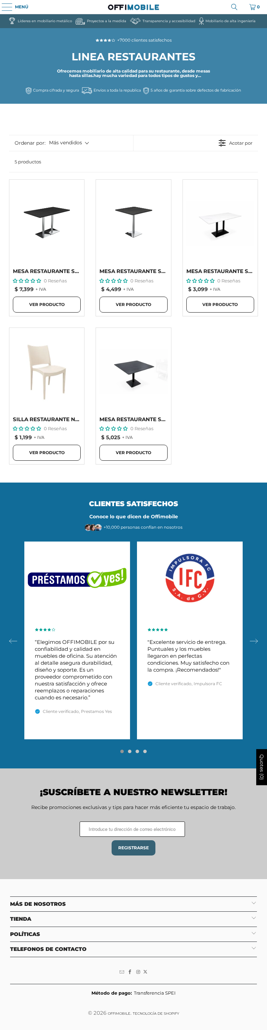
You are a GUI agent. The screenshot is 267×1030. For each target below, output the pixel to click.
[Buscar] (234, 7)
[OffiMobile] (133, 7)
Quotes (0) (262, 767)
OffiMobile (119, 1013)
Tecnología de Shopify (156, 1013)
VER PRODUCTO (47, 304)
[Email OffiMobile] (122, 972)
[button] (27, 280)
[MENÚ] (3, 7)
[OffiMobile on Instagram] (138, 972)
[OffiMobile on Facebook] (130, 972)
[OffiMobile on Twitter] (145, 972)
